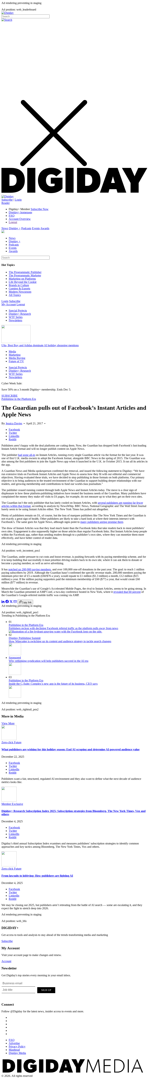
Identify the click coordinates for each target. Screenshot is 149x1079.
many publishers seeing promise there (101, 521)
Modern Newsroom (20, 291)
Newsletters (15, 320)
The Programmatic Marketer (25, 275)
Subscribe (7, 199)
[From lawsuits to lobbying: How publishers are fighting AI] (9, 865)
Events (36, 228)
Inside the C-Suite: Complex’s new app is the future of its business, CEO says (53, 683)
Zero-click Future (11, 742)
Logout (13, 222)
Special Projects (18, 310)
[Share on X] (11, 602)
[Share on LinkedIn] (3, 602)
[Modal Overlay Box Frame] (28, 989)
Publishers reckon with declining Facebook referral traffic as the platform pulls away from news (63, 628)
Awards (44, 228)
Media (12, 351)
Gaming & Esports (19, 288)
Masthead (14, 1049)
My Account (8, 304)
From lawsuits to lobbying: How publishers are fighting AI (37, 875)
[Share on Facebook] (7, 602)
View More (8, 723)
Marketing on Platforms (22, 278)
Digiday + (15, 228)
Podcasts (26, 228)
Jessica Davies (14, 423)
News (4, 228)
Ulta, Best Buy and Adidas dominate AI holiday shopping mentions (40, 345)
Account (6, 961)
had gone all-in (26, 454)
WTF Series (16, 317)
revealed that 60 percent (127, 591)
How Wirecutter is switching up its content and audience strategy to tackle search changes (60, 641)
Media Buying (17, 358)
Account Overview (20, 218)
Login (18, 199)
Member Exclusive (12, 803)
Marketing (15, 354)
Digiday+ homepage (20, 212)
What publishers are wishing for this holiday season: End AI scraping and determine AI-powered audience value (70, 749)
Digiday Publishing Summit (25, 638)
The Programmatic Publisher (25, 272)
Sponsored (15, 657)
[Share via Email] (15, 602)
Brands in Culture (19, 285)
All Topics (15, 295)
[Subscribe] (7, 196)
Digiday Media (17, 1053)
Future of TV (16, 361)
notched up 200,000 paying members (29, 569)
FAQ (12, 215)
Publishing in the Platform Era (18, 398)
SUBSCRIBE (9, 395)
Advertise (14, 1043)
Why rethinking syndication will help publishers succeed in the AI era (48, 660)
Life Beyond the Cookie (23, 281)
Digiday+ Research (20, 313)
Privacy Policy (17, 1046)
